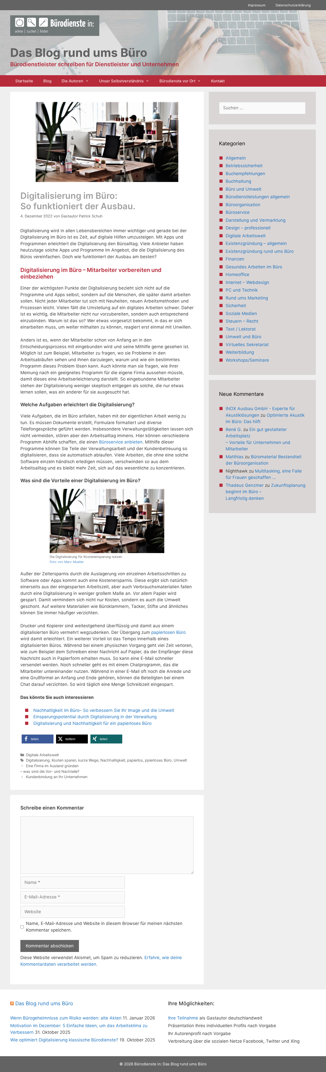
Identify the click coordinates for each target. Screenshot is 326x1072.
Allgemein (236, 158)
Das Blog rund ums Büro (44, 1003)
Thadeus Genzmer (245, 485)
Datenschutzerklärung (293, 5)
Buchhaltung (238, 181)
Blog (47, 81)
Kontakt (218, 81)
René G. (234, 429)
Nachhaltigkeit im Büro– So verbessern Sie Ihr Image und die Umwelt (103, 710)
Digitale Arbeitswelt (42, 755)
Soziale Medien (241, 313)
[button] (37, 739)
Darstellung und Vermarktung (256, 220)
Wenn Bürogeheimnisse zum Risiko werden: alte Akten (65, 1018)
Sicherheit (236, 305)
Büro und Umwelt (243, 189)
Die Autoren (72, 81)
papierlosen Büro (168, 632)
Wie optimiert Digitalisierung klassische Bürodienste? (64, 1039)
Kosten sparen (64, 760)
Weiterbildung (240, 352)
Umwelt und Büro (243, 336)
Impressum (256, 5)
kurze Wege (88, 760)
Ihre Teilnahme (183, 1018)
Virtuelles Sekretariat (247, 344)
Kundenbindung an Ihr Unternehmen (56, 777)
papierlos (135, 760)
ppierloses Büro (158, 760)
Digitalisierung (38, 760)
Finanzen (235, 259)
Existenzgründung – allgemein (256, 243)
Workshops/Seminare (247, 360)
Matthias (234, 456)
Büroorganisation (243, 204)
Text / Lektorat (241, 329)
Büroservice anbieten (120, 442)
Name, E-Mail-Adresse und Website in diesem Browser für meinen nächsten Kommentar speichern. (104, 927)
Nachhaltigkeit (112, 760)
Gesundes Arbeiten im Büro (254, 266)
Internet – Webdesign (247, 282)
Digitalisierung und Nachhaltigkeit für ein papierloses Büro (92, 723)
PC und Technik (242, 290)
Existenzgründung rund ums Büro (260, 251)
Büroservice (238, 212)
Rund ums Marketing (247, 297)
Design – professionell (248, 227)
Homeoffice (237, 274)
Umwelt (180, 760)
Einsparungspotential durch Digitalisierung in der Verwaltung (95, 716)
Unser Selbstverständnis (121, 81)
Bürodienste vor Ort (177, 81)
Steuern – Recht (242, 321)
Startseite (24, 81)
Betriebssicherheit (244, 165)
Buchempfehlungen (245, 173)
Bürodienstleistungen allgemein (258, 196)
